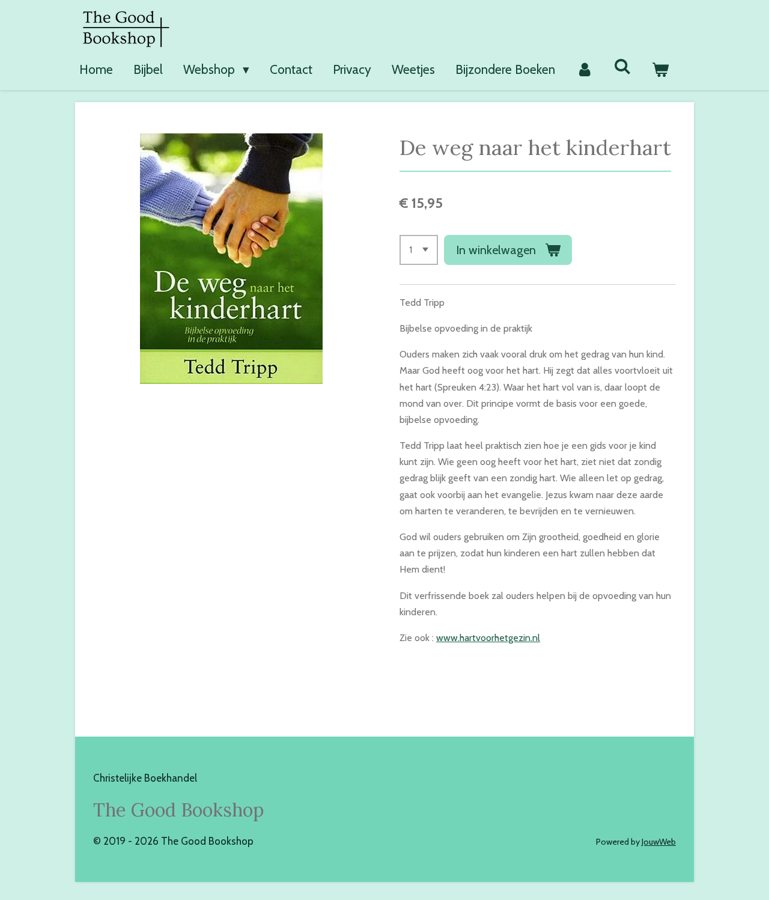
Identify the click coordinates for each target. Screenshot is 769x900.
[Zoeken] (623, 66)
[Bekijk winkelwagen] (660, 69)
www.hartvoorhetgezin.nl (488, 637)
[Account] (584, 69)
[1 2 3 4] (419, 250)
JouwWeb (659, 841)
